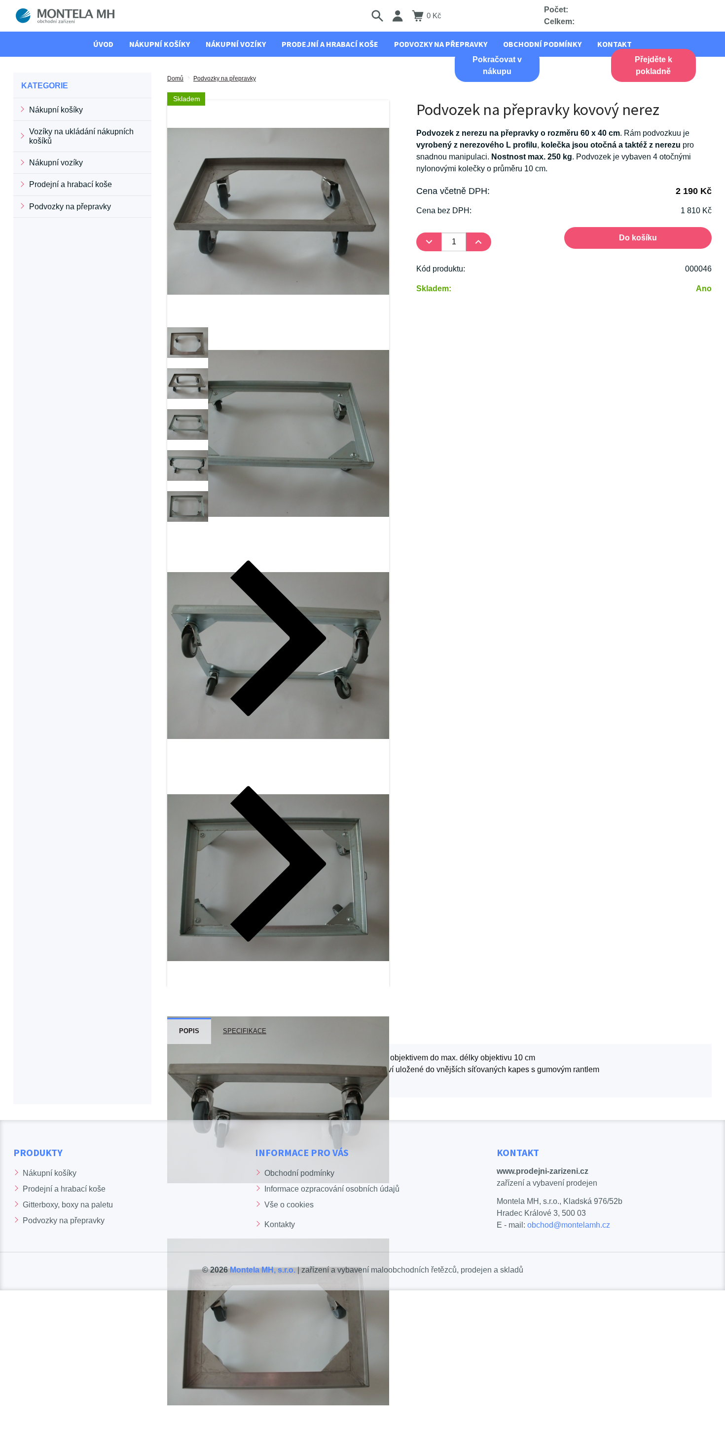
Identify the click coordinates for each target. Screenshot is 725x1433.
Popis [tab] (189, 1031)
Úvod (103, 44)
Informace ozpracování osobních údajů (331, 1189)
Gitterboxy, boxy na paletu (68, 1205)
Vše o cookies (289, 1205)
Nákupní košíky (56, 110)
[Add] (478, 241)
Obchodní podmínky (299, 1173)
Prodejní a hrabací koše (70, 184)
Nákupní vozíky (56, 162)
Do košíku (638, 237)
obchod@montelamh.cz (568, 1225)
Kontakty (279, 1224)
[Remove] (428, 241)
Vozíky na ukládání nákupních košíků (81, 136)
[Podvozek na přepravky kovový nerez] (278, 210)
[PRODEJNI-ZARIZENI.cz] (65, 15)
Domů (175, 78)
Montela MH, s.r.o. (262, 1270)
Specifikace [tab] (244, 1031)
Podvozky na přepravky (224, 78)
